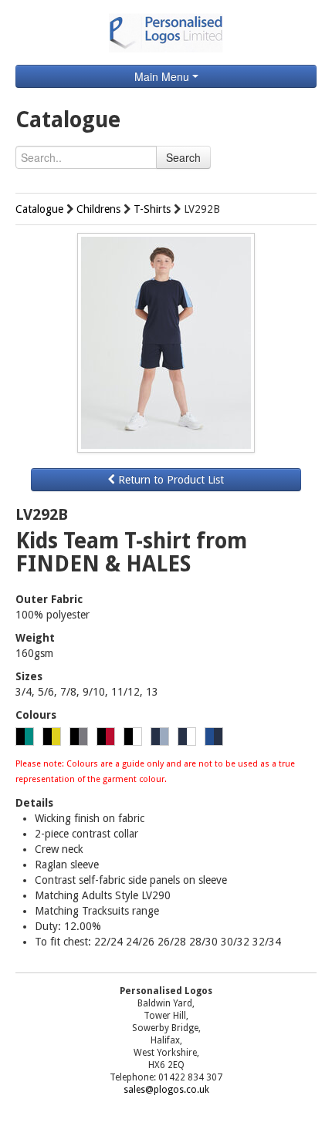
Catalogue (39, 209)
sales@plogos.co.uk (166, 1089)
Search (183, 157)
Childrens (98, 209)
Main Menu (163, 76)
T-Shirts (152, 209)
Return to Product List (169, 480)
